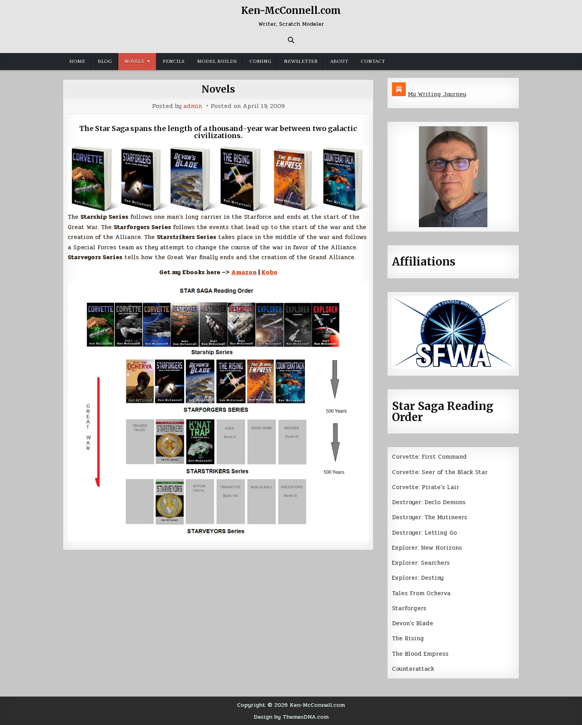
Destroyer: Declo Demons (429, 502)
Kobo (269, 272)
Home (77, 61)
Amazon (244, 272)
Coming (260, 61)
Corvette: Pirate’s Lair (425, 487)
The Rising (408, 638)
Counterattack (413, 669)
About (339, 61)
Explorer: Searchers (421, 562)
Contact (373, 61)
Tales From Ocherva (421, 593)
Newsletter (301, 61)
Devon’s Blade (412, 623)
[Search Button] (291, 40)
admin (192, 106)
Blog (105, 61)
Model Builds (217, 61)
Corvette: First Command (429, 456)
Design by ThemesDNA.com (291, 716)
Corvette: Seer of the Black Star (440, 472)
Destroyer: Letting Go (424, 532)
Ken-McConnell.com (291, 10)
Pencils (173, 61)
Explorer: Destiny (417, 578)
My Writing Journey (437, 94)
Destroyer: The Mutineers (429, 517)
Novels (134, 61)
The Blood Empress (420, 654)
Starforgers (409, 608)
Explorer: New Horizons (427, 547)
